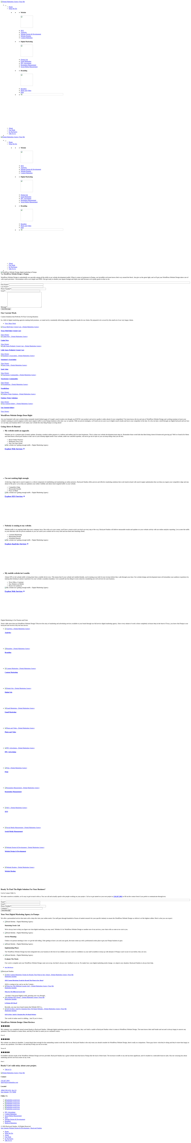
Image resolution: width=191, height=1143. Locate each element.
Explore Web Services (14, 449)
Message (4, 307)
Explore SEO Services (14, 496)
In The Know (13, 132)
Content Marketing (27, 38)
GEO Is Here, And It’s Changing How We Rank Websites (20, 1014)
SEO (22, 30)
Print (22, 92)
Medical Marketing (11, 1123)
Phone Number (6, 289)
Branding (24, 89)
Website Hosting (26, 36)
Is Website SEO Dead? (11, 1003)
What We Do (13, 8)
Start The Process (9, 967)
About (11, 128)
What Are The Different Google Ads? (15, 991)
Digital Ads (24, 59)
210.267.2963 (118, 896)
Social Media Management (29, 67)
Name (3, 902)
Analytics (24, 32)
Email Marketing (26, 61)
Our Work (12, 130)
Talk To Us (12, 133)
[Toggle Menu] (5, 5)
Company (4, 908)
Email (3, 291)
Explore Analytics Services (16, 544)
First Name (5, 284)
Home (11, 7)
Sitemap (33, 1126)
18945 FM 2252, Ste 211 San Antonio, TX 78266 (9, 1091)
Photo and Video (26, 90)
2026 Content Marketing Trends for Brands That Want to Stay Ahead (24, 980)
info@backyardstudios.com (9, 1082)
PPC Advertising (26, 63)
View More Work (10, 323)
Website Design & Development (31, 34)
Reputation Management (28, 65)
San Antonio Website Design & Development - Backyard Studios (21, 1128)
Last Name (4, 287)
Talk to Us (8, 1069)
